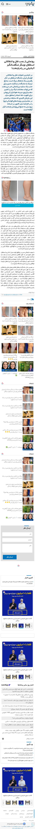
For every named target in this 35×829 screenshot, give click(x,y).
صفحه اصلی (30, 810)
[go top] (33, 824)
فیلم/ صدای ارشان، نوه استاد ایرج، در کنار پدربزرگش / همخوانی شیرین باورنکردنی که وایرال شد (18, 754)
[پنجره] (26, 4)
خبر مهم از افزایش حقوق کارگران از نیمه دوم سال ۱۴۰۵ (20, 760)
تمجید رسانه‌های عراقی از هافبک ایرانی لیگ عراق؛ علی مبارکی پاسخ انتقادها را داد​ (18, 582)
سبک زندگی (14, 814)
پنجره (19, 826)
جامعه (5, 810)
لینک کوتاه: (31, 292)
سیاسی (23, 810)
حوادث (7, 814)
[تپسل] (2, 178)
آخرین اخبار (29, 578)
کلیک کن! (17, 205)
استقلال (28, 299)
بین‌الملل (22, 814)
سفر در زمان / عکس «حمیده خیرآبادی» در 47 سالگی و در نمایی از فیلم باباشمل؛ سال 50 (18, 749)
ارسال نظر (10, 557)
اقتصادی (11, 810)
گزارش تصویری (29, 817)
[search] (2, 4)
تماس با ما (31, 820)
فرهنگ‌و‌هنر (29, 814)
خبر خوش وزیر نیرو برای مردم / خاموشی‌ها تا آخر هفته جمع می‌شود (17, 757)
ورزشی (25, 56)
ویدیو (21, 817)
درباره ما (25, 820)
